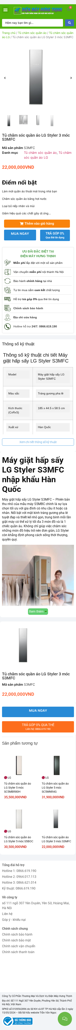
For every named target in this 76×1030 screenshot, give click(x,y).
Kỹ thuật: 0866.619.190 (18, 888)
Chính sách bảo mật (16, 940)
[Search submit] (69, 22)
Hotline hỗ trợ (35, 326)
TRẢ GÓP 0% (55, 235)
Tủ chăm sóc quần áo (32, 33)
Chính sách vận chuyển (18, 946)
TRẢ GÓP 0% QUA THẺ (38, 726)
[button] (5, 9)
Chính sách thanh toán (18, 952)
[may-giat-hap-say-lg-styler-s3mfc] (38, 78)
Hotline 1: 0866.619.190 (19, 871)
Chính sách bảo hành (17, 934)
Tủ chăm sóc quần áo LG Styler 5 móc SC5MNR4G (55, 787)
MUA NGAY (20, 234)
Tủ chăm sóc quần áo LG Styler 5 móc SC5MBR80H (17, 787)
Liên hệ (7, 914)
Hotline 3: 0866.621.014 (19, 882)
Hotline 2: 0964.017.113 (19, 877)
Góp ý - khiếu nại (14, 920)
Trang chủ (8, 33)
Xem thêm (36, 611)
